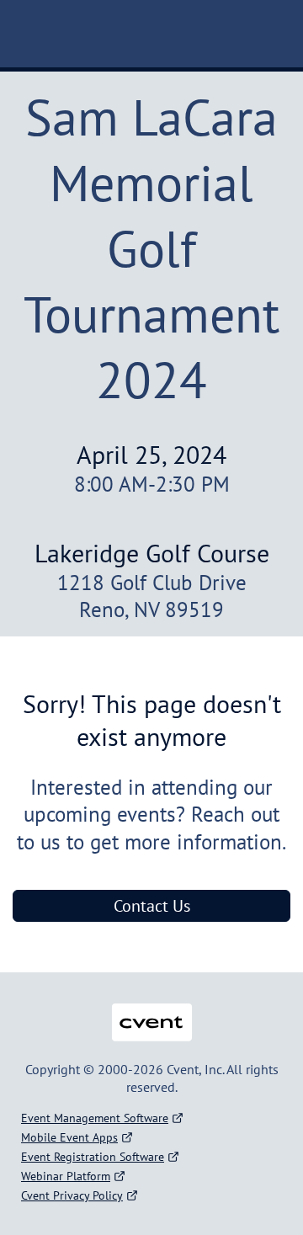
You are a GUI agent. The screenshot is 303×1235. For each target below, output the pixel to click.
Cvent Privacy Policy (72, 1195)
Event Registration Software (92, 1156)
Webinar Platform (65, 1176)
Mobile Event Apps (69, 1137)
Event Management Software (94, 1118)
